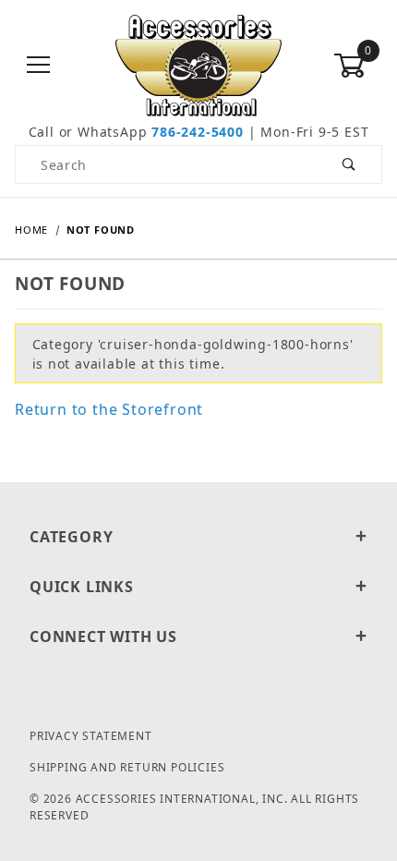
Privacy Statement (91, 736)
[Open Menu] (39, 66)
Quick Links (82, 586)
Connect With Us (103, 636)
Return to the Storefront (109, 409)
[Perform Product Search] (349, 164)
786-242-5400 (197, 131)
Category (71, 537)
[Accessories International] (199, 64)
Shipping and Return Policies (127, 767)
